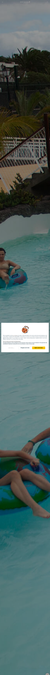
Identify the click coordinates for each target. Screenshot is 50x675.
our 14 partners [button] (14, 335)
